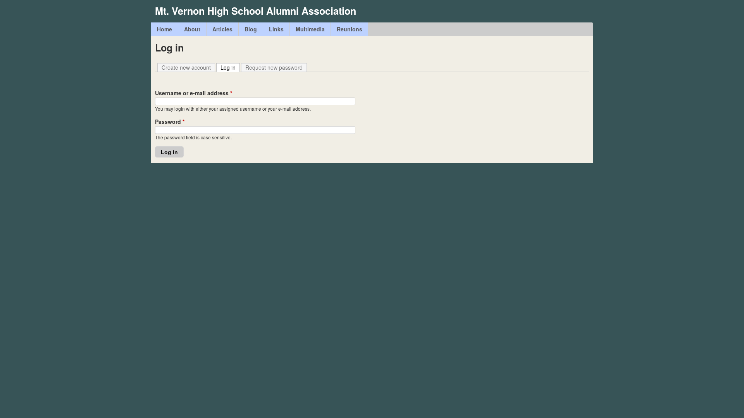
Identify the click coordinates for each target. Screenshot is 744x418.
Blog (251, 29)
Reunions (349, 29)
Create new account (186, 67)
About (192, 29)
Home (164, 29)
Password (169, 121)
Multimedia (310, 29)
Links (276, 29)
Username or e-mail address (193, 93)
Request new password (274, 67)
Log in (230, 67)
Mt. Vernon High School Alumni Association (255, 11)
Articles (222, 29)
